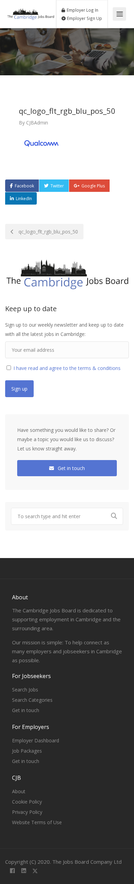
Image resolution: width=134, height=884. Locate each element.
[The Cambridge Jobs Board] (30, 10)
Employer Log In (82, 10)
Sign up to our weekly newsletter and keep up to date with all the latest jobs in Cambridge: (64, 329)
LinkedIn (24, 198)
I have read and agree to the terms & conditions (66, 368)
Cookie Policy (27, 801)
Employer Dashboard (35, 740)
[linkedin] (23, 871)
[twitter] (35, 871)
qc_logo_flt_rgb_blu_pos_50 (47, 231)
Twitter (57, 186)
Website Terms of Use (37, 822)
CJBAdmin (37, 122)
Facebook (24, 186)
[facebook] (12, 871)
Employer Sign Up (84, 18)
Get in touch (70, 468)
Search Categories (32, 700)
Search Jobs (25, 689)
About (18, 791)
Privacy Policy (27, 812)
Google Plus (93, 186)
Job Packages (27, 750)
